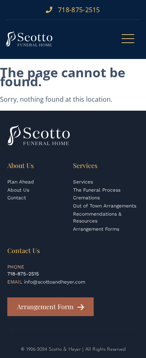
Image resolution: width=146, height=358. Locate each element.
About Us (18, 190)
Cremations (86, 198)
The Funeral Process (96, 190)
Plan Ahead (20, 182)
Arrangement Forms (96, 229)
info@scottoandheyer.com (54, 282)
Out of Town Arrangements (104, 206)
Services (83, 182)
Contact (16, 198)
